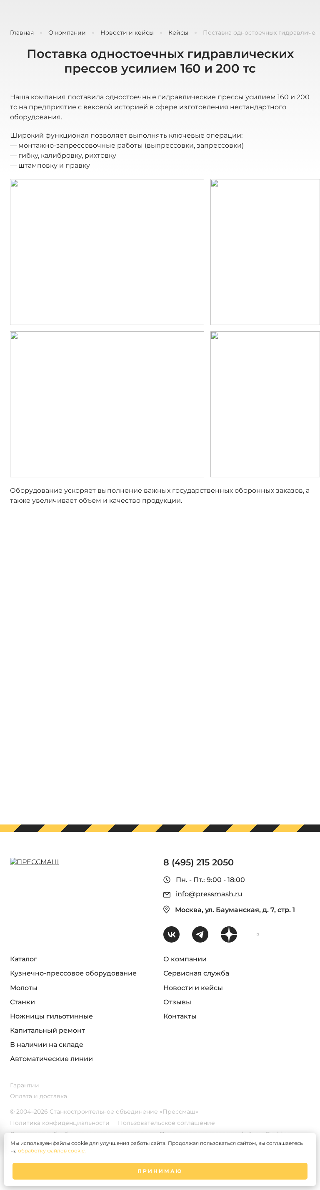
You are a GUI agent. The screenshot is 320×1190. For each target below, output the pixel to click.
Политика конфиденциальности (60, 1123)
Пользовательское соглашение (166, 1123)
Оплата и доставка (38, 1096)
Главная (22, 32)
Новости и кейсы (127, 32)
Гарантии (24, 1085)
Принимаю (160, 1171)
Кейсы (178, 32)
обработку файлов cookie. (52, 1150)
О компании (67, 32)
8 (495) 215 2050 (198, 862)
